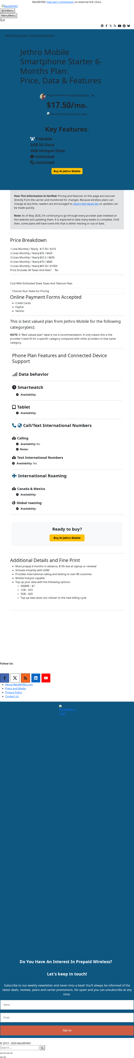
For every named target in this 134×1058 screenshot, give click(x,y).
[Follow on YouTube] (46, 678)
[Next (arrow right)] (4, 1057)
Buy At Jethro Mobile (67, 171)
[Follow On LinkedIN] (35, 678)
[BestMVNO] (10, 6)
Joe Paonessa (80, 95)
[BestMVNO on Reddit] (124, 25)
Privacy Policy (13, 692)
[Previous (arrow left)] (1, 1057)
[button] (2, 20)
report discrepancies (86, 204)
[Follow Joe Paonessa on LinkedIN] (92, 95)
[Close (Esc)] (1, 1053)
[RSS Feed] (25, 678)
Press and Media (15, 688)
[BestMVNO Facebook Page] (106, 25)
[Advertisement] (67, 637)
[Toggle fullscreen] (8, 1053)
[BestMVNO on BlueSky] (128, 25)
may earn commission (60, 2)
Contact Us (12, 696)
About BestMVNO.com (19, 684)
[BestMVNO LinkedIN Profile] (102, 25)
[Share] (4, 1053)
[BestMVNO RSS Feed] (115, 25)
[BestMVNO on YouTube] (119, 25)
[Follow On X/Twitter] (15, 678)
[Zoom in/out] (11, 1053)
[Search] (42, 1047)
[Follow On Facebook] (4, 678)
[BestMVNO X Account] (111, 25)
